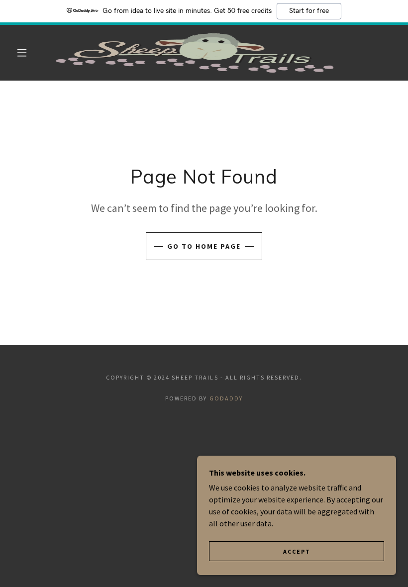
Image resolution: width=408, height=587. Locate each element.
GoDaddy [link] (226, 398)
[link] (195, 53)
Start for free (309, 10)
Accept (296, 551)
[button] (22, 53)
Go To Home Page (204, 246)
